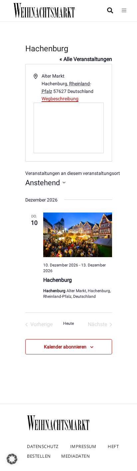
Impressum (83, 446)
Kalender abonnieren (65, 346)
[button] (12, 459)
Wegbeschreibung (60, 98)
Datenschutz (43, 446)
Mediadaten (75, 456)
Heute (68, 323)
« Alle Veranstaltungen (86, 59)
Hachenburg (57, 280)
